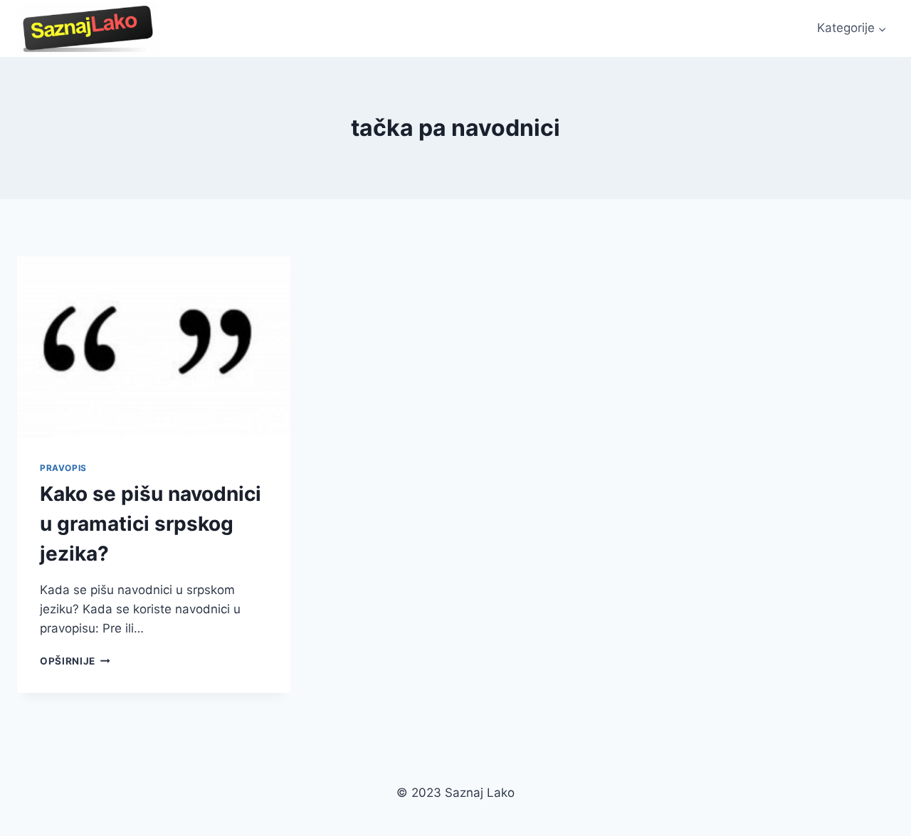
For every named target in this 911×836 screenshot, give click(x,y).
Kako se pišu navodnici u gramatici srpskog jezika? (150, 524)
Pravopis (63, 467)
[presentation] (153, 347)
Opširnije (75, 661)
